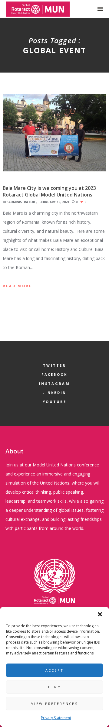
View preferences (54, 703)
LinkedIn (54, 392)
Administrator (21, 202)
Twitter (54, 365)
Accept (54, 670)
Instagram (54, 383)
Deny (54, 687)
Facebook (54, 374)
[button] (100, 614)
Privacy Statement (56, 717)
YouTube (54, 401)
